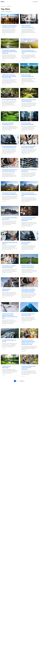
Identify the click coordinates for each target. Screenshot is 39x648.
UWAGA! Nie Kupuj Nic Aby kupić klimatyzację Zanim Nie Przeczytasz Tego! (9, 76)
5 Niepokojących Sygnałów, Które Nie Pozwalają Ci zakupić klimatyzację (9, 52)
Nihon (2, 1)
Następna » (22, 381)
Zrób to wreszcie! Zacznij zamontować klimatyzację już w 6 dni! (29, 194)
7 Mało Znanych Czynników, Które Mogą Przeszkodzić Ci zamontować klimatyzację (28, 290)
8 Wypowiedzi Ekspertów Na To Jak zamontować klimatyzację (28, 368)
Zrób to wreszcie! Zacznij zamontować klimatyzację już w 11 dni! (29, 52)
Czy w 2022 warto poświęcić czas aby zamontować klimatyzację (28, 219)
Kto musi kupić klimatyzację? (9, 99)
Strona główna (35, 1)
